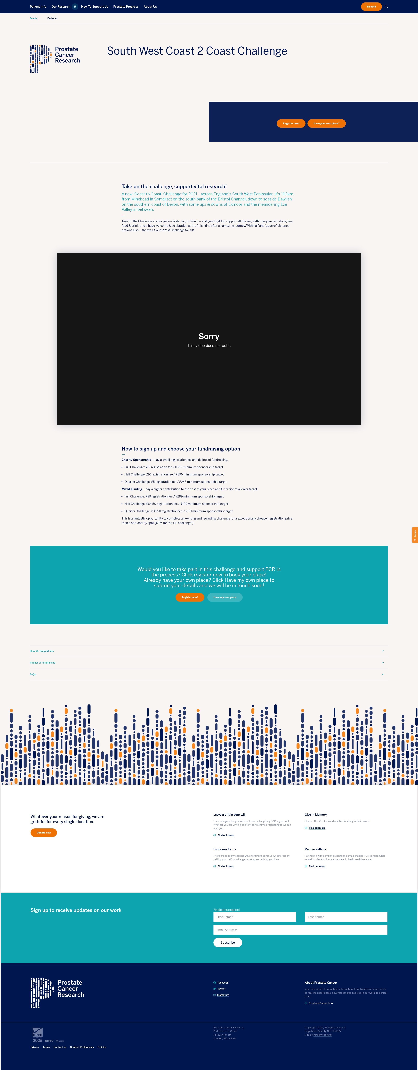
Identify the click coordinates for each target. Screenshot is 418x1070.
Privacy (35, 1047)
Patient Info (38, 6)
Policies (101, 1047)
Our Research (64, 6)
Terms (46, 1047)
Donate (371, 6)
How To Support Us (94, 6)
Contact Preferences (82, 1047)
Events (34, 18)
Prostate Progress (125, 6)
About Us (150, 6)
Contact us (60, 1047)
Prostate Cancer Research (48, 980)
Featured (52, 18)
